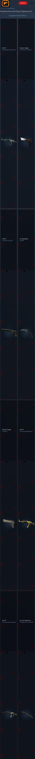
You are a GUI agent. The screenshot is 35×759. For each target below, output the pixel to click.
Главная (3, 8)
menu (32, 3)
